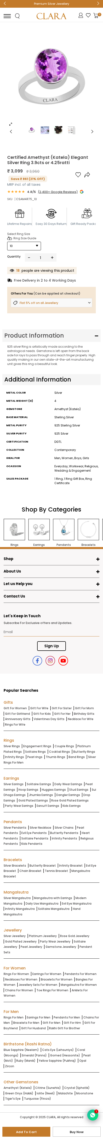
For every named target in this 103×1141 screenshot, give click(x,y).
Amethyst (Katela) (18, 1088)
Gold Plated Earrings (33, 800)
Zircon (9, 1066)
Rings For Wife (15, 724)
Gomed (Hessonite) (65, 1055)
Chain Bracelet (30, 871)
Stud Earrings (78, 790)
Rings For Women (16, 974)
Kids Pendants (31, 844)
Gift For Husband (33, 1028)
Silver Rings (12, 746)
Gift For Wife (39, 708)
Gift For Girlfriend (17, 714)
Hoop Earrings (28, 790)
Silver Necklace (40, 828)
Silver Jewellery (15, 936)
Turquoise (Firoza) (37, 1099)
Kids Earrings (72, 806)
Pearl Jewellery (31, 947)
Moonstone (84, 1093)
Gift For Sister (62, 708)
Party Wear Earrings (19, 806)
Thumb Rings (55, 757)
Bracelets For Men (26, 1023)
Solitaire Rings (35, 752)
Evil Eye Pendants (34, 833)
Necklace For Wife (80, 719)
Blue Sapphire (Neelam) (21, 1050)
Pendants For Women (81, 974)
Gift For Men (51, 1023)
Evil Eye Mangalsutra (77, 903)
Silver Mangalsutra (17, 898)
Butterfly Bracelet (42, 865)
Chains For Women (19, 990)
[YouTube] (63, 660)
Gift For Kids (42, 714)
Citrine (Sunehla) (48, 1088)
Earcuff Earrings (48, 806)
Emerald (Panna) (34, 1055)
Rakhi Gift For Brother (64, 1028)
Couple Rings (64, 746)
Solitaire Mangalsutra (53, 909)
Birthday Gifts (84, 714)
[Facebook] (37, 660)
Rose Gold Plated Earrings (70, 800)
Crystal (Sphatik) (77, 1088)
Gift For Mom (84, 708)
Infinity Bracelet (71, 865)
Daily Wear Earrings (68, 784)
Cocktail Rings (59, 752)
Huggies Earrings (54, 790)
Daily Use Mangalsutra (42, 903)
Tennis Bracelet (56, 871)
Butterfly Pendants (64, 833)
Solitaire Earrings (39, 784)
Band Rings (77, 757)
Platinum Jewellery (43, 936)
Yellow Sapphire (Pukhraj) (57, 1061)
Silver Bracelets (15, 865)
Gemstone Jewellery (61, 947)
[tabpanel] (51, 77)
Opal (82, 1061)
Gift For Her (62, 714)
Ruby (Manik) (25, 1061)
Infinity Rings (14, 757)
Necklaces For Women (21, 979)
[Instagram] (50, 660)
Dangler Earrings (68, 795)
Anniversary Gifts (17, 719)
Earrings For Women (46, 974)
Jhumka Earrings (41, 795)
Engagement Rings (37, 746)
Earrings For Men (38, 1017)
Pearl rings (34, 757)
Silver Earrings (13, 784)
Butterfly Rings (84, 752)
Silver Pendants (15, 828)
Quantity (14, 256)
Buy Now (77, 1132)
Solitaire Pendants (34, 838)
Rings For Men (13, 1017)
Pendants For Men (67, 1017)
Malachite (65, 1093)
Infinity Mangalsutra (20, 909)
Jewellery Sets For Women (38, 985)
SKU (9, 199)
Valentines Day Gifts (49, 719)
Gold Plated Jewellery (21, 941)
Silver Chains (64, 828)
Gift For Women (15, 708)
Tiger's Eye (13, 1099)
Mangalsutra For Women (79, 985)
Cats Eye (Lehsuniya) (58, 1050)
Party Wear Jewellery (55, 941)
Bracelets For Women (56, 979)
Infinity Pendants (64, 838)
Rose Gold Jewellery (74, 936)
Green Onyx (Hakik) (19, 1093)
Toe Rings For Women (52, 990)
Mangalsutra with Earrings (53, 898)
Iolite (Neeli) (46, 1093)
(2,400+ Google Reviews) (58, 192)
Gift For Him (72, 1023)
